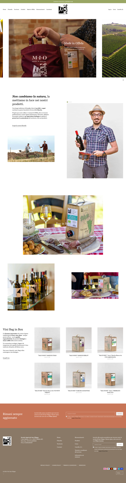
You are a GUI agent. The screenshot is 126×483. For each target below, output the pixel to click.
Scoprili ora (6, 358)
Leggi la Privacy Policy (76, 418)
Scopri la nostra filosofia (19, 125)
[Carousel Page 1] (67, 102)
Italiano (118, 473)
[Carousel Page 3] (70, 102)
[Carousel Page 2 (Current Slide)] (69, 102)
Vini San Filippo (11, 471)
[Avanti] (123, 79)
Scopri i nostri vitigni (66, 55)
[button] (114, 10)
